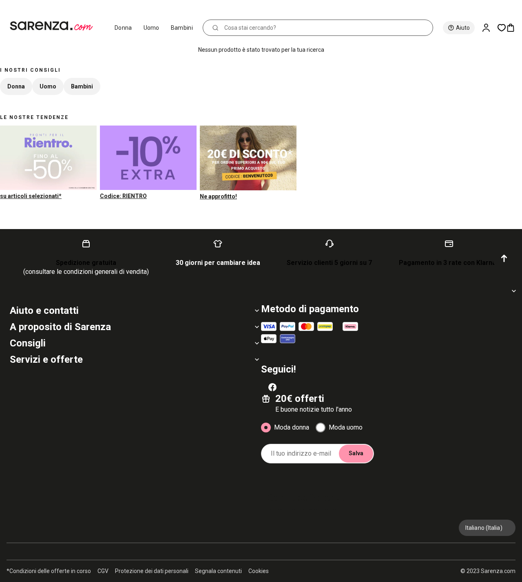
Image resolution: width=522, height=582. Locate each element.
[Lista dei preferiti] (502, 27)
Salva (356, 453)
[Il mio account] (489, 27)
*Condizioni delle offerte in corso (49, 571)
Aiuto (463, 27)
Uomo (151, 27)
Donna (123, 27)
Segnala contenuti (218, 571)
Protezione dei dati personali (151, 571)
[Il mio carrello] (514, 27)
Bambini (182, 27)
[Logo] (55, 26)
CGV (102, 571)
